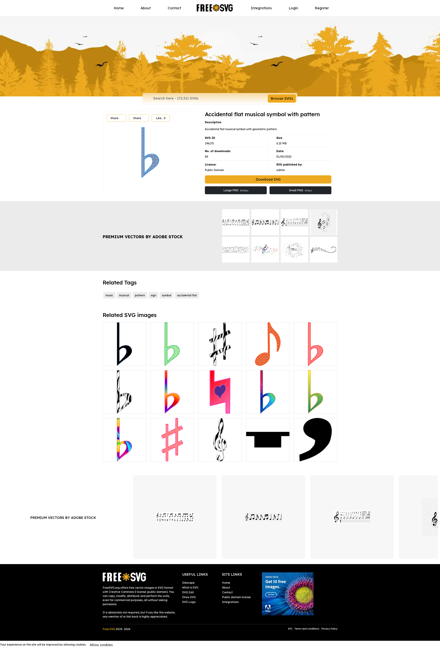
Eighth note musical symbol (268, 361)
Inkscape (188, 582)
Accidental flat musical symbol (124, 359)
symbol (166, 295)
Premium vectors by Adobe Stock (143, 236)
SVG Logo (189, 602)
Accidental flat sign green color (172, 359)
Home (119, 8)
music (109, 295)
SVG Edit (188, 592)
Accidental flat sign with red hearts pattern (316, 359)
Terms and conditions (306, 628)
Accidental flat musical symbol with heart (220, 407)
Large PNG (235, 190)
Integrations (261, 8)
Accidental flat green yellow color (315, 407)
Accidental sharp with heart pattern (172, 454)
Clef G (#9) (209, 456)
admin (280, 170)
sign (153, 295)
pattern (140, 295)
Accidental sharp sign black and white (220, 359)
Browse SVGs (282, 98)
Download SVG (268, 179)
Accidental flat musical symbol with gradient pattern (172, 405)
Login (293, 8)
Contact (174, 8)
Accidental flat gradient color (268, 407)
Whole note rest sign (263, 456)
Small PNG (300, 190)
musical (124, 295)
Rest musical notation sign (315, 456)
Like (161, 118)
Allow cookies (101, 645)
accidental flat (187, 295)
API (290, 628)
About (146, 8)
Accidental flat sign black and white (124, 407)
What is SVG (190, 587)
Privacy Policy (329, 628)
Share (114, 118)
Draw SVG (189, 597)
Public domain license (236, 597)
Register (322, 8)
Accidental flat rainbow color (124, 454)
